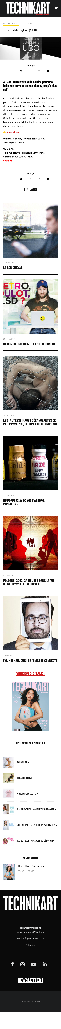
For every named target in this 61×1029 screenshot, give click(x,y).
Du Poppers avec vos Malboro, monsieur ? (24, 502)
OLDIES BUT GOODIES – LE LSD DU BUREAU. (29, 344)
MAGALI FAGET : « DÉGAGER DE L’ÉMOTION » (35, 840)
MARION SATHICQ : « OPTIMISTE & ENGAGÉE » (36, 809)
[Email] (39, 71)
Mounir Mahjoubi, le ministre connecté (30, 660)
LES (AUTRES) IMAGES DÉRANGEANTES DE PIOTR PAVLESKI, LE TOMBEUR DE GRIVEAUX (30, 422)
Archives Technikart (11, 23)
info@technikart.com (33, 938)
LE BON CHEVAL (12, 267)
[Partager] (13, 71)
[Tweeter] (21, 71)
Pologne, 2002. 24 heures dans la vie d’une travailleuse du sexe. (28, 582)
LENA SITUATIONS (24, 778)
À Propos (30, 944)
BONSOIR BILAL (23, 762)
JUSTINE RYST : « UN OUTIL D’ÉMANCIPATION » (37, 825)
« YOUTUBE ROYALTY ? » (27, 793)
